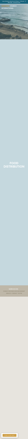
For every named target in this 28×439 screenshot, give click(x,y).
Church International (9, 7)
